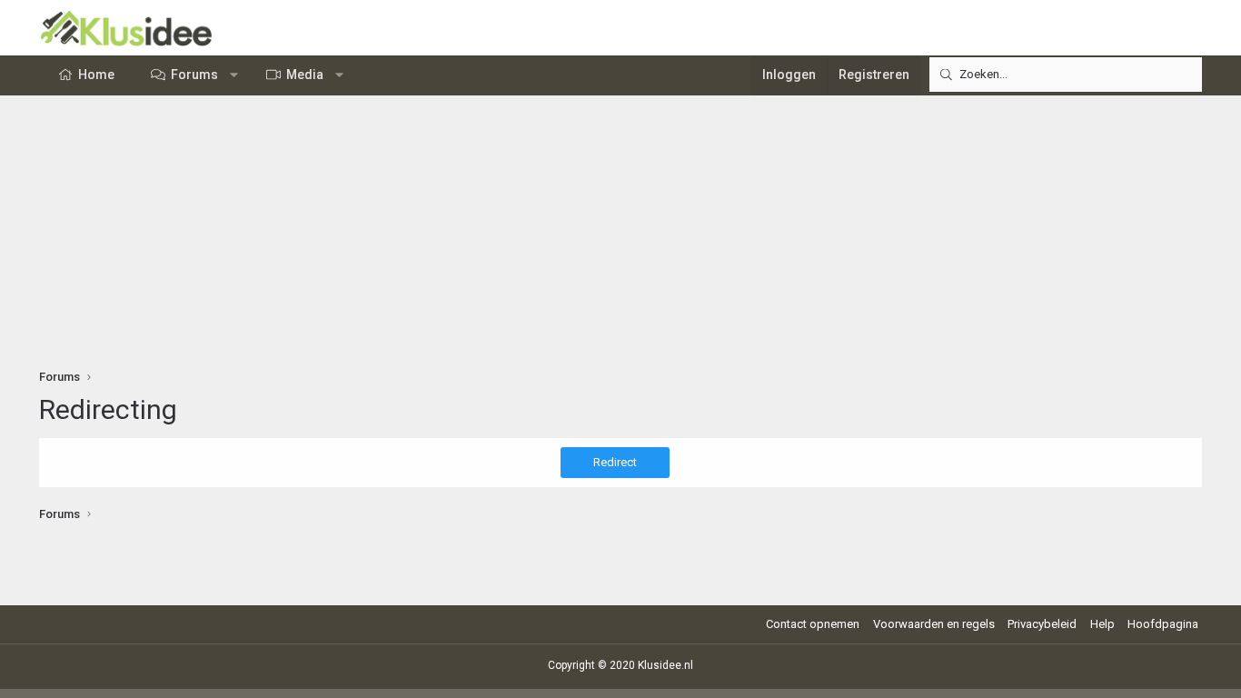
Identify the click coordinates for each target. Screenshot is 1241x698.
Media (304, 74)
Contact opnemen (812, 624)
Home (96, 74)
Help (1102, 624)
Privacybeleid (1042, 624)
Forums (194, 74)
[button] (234, 75)
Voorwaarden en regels (934, 624)
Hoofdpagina (1162, 624)
